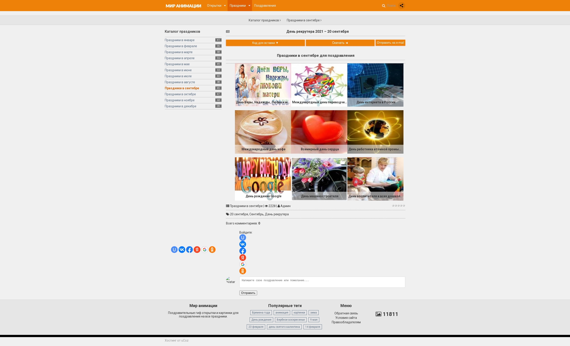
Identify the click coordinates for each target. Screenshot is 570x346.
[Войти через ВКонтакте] (182, 249)
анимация (281, 312)
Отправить (248, 293)
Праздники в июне (178, 70)
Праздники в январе (180, 40)
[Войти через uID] (174, 249)
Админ (286, 206)
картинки (299, 312)
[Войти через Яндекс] (197, 249)
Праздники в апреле (180, 58)
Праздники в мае (177, 64)
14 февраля (312, 326)
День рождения (261, 319)
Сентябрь (256, 214)
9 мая (314, 319)
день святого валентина (284, 326)
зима (313, 312)
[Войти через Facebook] (189, 249)
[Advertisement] (193, 179)
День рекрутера (277, 214)
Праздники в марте (179, 52)
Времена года (261, 312)
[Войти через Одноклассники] (212, 249)
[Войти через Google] (204, 249)
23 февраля (255, 326)
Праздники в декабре (180, 106)
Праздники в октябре (180, 94)
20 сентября (239, 214)
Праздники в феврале (181, 46)
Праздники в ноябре (180, 100)
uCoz (185, 340)
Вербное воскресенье (291, 319)
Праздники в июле (178, 76)
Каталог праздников (264, 20)
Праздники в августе (180, 82)
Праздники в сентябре (303, 20)
